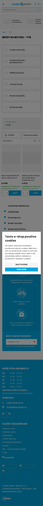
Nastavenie (22, 264)
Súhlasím (21, 269)
